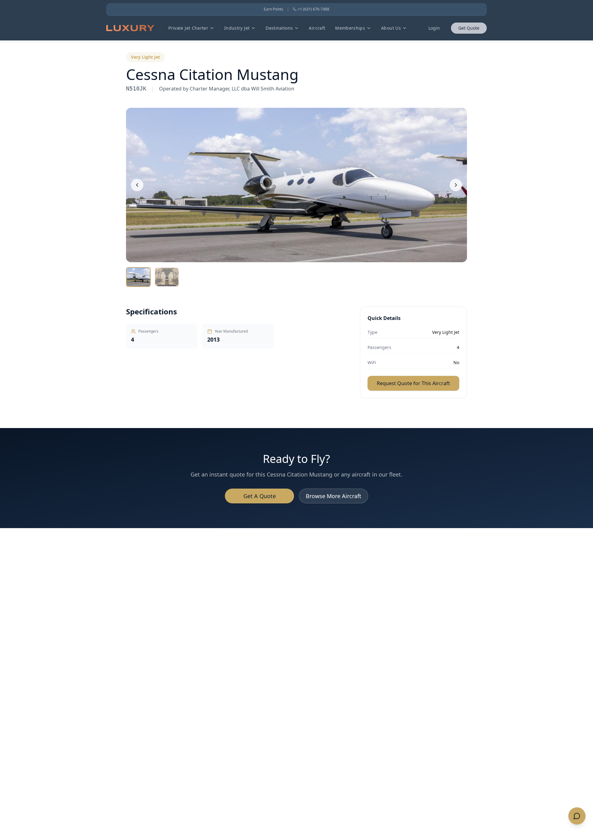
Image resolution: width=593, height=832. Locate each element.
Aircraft (317, 28)
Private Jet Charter (188, 28)
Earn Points (273, 9)
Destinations (279, 28)
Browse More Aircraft (333, 496)
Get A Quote (259, 496)
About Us (391, 28)
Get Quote (468, 28)
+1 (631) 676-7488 (313, 9)
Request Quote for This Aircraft (413, 383)
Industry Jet (237, 28)
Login (434, 28)
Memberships (350, 28)
